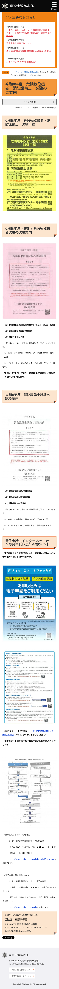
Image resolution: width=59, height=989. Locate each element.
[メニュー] (54, 6)
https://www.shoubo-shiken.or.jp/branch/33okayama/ (32, 859)
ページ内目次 (29, 102)
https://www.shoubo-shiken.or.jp (23, 907)
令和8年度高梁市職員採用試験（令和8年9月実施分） (28, 52)
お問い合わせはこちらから (18, 930)
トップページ (16, 72)
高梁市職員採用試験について (19, 43)
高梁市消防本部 (31, 72)
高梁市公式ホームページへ (21, 976)
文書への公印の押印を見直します (21, 62)
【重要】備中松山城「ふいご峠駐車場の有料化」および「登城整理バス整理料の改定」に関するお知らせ (28, 33)
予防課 (8, 919)
